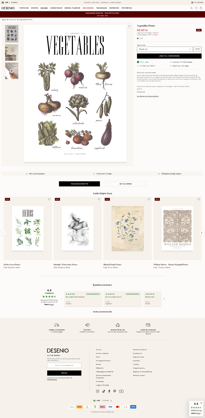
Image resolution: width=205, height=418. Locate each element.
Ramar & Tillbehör (72, 8)
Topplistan (24, 8)
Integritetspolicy (139, 368)
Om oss (98, 350)
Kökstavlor (12, 20)
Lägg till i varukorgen (169, 56)
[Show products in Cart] (201, 8)
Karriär (98, 364)
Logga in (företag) (102, 385)
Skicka (64, 373)
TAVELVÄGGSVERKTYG (79, 184)
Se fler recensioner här (102, 312)
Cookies (136, 364)
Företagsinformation (103, 361)
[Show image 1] (11, 34)
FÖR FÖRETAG (127, 8)
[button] (198, 49)
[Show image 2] (11, 52)
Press (98, 357)
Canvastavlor (56, 8)
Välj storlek (141, 45)
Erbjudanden (88, 8)
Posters (44, 8)
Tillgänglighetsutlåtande (104, 372)
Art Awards (100, 381)
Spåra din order (138, 357)
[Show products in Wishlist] (196, 8)
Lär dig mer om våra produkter (148, 96)
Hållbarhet (100, 368)
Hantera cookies (139, 375)
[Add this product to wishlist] (129, 26)
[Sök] (191, 8)
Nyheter (34, 8)
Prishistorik (141, 92)
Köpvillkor (136, 361)
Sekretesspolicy (52, 380)
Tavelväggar (101, 8)
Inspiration (114, 8)
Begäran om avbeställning (142, 372)
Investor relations (102, 353)
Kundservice (137, 353)
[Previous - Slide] (3, 232)
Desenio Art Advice (140, 350)
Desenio (109, 412)
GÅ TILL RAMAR (125, 184)
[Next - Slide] (201, 232)
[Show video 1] (11, 70)
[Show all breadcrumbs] (4, 20)
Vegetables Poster (25, 20)
